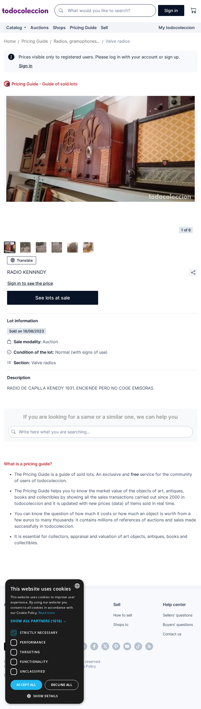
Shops (59, 27)
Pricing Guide (83, 27)
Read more (46, 612)
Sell (104, 27)
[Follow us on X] (105, 646)
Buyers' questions (178, 624)
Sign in (25, 65)
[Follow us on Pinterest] (116, 646)
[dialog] (44, 641)
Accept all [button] (26, 685)
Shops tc (121, 624)
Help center (174, 604)
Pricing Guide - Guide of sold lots (44, 83)
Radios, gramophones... (77, 41)
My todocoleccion (177, 27)
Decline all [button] (61, 685)
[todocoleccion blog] (149, 646)
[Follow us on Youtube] (127, 646)
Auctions (39, 27)
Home (10, 41)
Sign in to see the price (30, 283)
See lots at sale (52, 298)
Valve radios (117, 41)
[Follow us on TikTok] (138, 646)
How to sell (122, 615)
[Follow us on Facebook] (94, 646)
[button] (44, 621)
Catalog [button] (14, 27)
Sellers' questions (177, 615)
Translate (25, 260)
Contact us (172, 634)
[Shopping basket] (194, 10)
